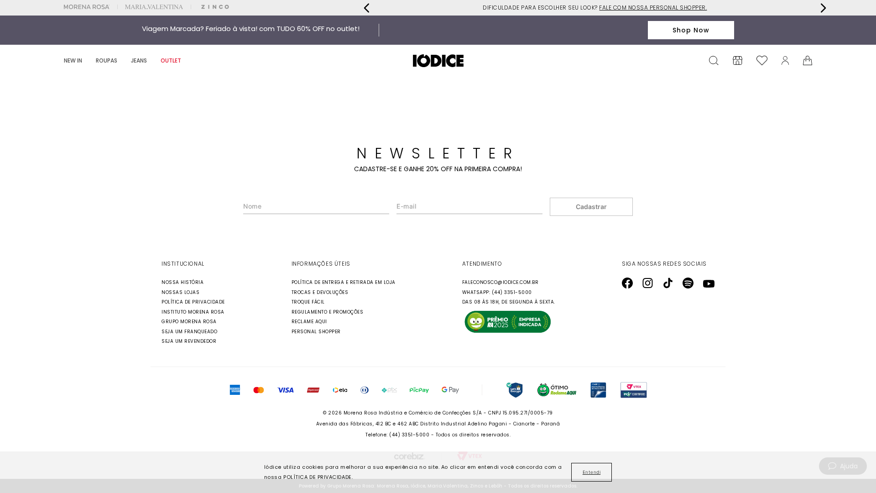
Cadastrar (591, 206)
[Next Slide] (823, 8)
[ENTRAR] (785, 60)
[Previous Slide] (367, 8)
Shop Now (691, 30)
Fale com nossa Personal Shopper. (653, 7)
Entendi (592, 472)
